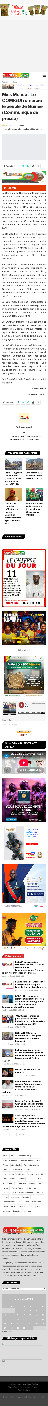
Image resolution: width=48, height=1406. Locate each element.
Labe (35, 1188)
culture (12, 1179)
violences (6, 1211)
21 (12, 1324)
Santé (27, 1202)
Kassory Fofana (17, 1188)
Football (38, 1179)
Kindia (28, 1188)
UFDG (31, 1206)
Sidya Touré (36, 1202)
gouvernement (8, 1183)
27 (5, 1328)
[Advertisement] (24, 46)
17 (30, 1319)
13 (5, 1319)
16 (24, 1319)
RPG (19, 1202)
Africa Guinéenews (10, 1160)
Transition (21, 1206)
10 (30, 1315)
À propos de (15, 1384)
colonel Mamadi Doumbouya (13, 1174)
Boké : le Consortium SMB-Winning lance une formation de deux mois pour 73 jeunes (29, 1104)
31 (30, 1328)
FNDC (30, 1179)
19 (43, 1319)
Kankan (6, 1188)
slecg (13, 1206)
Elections (21, 1179)
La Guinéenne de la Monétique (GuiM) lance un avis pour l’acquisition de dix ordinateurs (30, 984)
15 (18, 1319)
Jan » (10, 1332)
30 (24, 1328)
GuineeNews (6, 724)
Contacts (36, 1387)
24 (30, 1324)
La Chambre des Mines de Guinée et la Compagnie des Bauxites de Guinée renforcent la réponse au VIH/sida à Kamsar (24, 1055)
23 (24, 1324)
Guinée (32, 1183)
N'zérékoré (15, 1197)
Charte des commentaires (19, 1387)
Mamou (40, 1193)
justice (40, 1183)
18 (37, 1319)
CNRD (28, 1170)
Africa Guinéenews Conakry (30, 1160)
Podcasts (14, 724)
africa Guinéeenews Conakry (21, 1156)
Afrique (5, 1165)
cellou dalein (17, 1170)
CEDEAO (6, 1170)
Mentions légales (30, 1384)
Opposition (25, 1197)
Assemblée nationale (31, 1165)
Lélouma (6, 1193)
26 (43, 1324)
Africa (5, 1156)
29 (18, 1328)
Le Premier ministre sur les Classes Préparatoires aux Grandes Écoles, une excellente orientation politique (22, 1086)
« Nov (4, 1332)
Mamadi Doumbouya (26, 1193)
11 (36, 1315)
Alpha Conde (16, 1165)
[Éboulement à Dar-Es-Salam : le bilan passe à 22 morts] (34, 464)
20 (5, 1324)
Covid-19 (39, 1174)
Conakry (30, 1174)
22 (18, 1324)
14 (12, 1319)
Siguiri (5, 1206)
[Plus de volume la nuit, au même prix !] (7, 1072)
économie (27, 1211)
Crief (4, 1179)
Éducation (16, 1211)
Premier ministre (9, 1202)
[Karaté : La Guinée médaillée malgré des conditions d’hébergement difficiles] (34, 494)
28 (12, 1328)
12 (43, 1315)
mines (5, 1197)
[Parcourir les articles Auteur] (24, 418)
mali (14, 1193)
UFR (38, 1206)
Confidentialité (24, 1390)
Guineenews (21, 1183)
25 (37, 1324)
